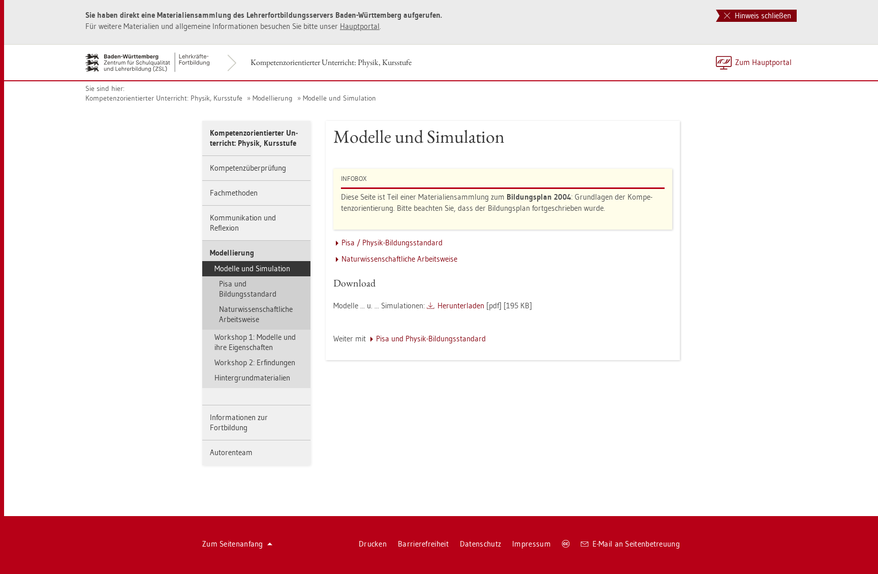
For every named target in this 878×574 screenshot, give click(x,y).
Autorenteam (231, 452)
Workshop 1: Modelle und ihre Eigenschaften (255, 342)
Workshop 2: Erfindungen (254, 362)
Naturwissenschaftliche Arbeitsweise (256, 314)
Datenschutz (480, 544)
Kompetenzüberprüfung (248, 168)
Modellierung (273, 98)
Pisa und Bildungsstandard (247, 289)
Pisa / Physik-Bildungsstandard (392, 242)
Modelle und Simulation (339, 98)
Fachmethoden (234, 193)
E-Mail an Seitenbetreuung (636, 544)
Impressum (531, 544)
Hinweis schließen (762, 15)
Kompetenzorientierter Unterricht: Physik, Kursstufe (331, 62)
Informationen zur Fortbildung (239, 422)
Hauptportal (360, 26)
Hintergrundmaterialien (252, 377)
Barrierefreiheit (423, 544)
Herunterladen (460, 305)
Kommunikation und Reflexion (243, 223)
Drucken (373, 544)
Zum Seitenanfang (232, 544)
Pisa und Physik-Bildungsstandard (431, 338)
